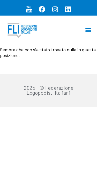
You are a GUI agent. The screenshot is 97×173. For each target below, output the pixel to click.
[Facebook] (42, 9)
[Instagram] (55, 9)
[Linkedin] (68, 9)
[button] (88, 30)
